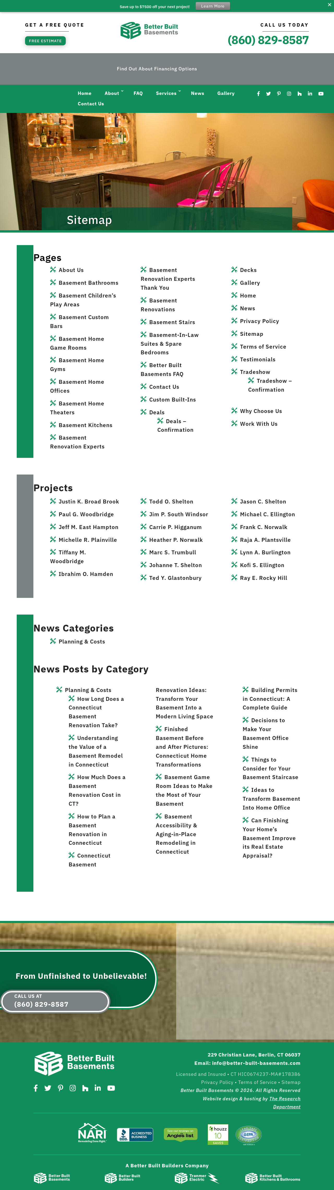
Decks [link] (248, 270)
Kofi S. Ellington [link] (262, 565)
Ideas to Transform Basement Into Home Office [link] (271, 798)
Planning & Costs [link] (82, 641)
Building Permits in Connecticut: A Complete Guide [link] (270, 698)
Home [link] (85, 93)
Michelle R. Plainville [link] (88, 539)
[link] (149, 38)
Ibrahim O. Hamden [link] (86, 574)
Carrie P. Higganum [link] (175, 527)
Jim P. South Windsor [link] (178, 514)
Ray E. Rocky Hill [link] (263, 577)
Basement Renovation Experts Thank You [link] (168, 278)
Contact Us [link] (91, 104)
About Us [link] (71, 270)
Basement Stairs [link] (172, 322)
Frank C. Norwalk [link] (264, 527)
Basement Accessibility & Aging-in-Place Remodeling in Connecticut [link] (176, 834)
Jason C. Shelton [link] (263, 501)
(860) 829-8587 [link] (268, 39)
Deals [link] (157, 412)
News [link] (197, 93)
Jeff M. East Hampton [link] (88, 527)
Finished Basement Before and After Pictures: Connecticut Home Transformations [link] (182, 746)
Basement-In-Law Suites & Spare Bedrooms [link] (170, 343)
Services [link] (166, 93)
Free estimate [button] (45, 40)
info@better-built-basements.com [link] (256, 1063)
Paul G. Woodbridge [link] (86, 514)
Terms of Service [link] (263, 346)
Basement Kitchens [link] (85, 425)
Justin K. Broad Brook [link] (89, 501)
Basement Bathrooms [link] (88, 282)
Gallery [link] (226, 93)
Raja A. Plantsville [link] (265, 539)
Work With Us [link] (259, 423)
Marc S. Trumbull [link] (172, 552)
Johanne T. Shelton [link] (175, 565)
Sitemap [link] (252, 333)
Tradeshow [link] (255, 371)
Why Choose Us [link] (261, 411)
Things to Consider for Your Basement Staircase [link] (271, 768)
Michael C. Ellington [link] (267, 514)
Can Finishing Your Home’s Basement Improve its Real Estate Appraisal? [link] (269, 838)
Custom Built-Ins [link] (172, 399)
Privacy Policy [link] (259, 321)
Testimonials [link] (258, 359)
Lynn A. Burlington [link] (265, 552)
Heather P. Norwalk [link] (176, 539)
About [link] (112, 93)
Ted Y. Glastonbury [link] (175, 577)
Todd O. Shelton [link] (171, 501)
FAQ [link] (138, 93)
